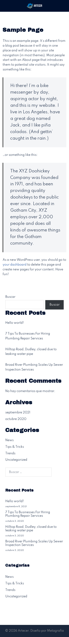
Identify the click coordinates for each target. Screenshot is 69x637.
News (9, 440)
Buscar (10, 296)
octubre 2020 (15, 419)
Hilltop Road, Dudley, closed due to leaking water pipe (31, 528)
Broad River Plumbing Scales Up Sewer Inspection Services (34, 543)
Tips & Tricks (14, 446)
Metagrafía (55, 630)
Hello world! (14, 322)
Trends (10, 453)
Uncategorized (16, 459)
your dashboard (15, 264)
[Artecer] (34, 5)
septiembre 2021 (17, 412)
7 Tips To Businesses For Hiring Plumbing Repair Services (27, 514)
